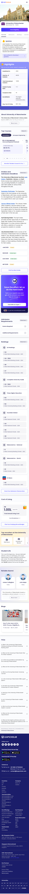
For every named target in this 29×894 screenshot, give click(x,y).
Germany (4, 792)
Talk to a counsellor (6, 815)
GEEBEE (4, 866)
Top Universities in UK (7, 797)
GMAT (16, 827)
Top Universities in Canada (6, 800)
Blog (3, 819)
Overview (3, 34)
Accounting (6, 135)
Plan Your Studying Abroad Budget (14, 524)
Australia (4, 788)
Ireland (3, 790)
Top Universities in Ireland (6, 806)
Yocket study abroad (7, 865)
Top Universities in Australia (6, 803)
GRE (16, 825)
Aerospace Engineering (19, 135)
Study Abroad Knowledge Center (6, 821)
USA (3, 782)
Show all (24, 131)
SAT (16, 822)
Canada (4, 786)
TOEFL (17, 821)
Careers (17, 784)
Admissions (11, 34)
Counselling (5, 830)
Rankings (19, 34)
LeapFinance (18, 811)
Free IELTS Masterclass (7, 813)
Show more (23, 172)
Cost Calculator (5, 817)
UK (2, 784)
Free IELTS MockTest (7, 811)
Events (3, 824)
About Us (17, 782)
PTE (16, 824)
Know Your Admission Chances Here (14, 491)
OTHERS (24, 888)
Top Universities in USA (7, 796)
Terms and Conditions (7, 871)
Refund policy (5, 873)
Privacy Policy (5, 869)
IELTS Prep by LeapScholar (19, 814)
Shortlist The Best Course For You (13, 163)
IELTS (3, 828)
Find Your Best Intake (14, 270)
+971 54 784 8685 (14, 857)
